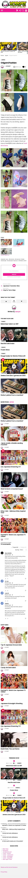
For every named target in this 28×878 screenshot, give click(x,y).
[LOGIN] (26, 10)
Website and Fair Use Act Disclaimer (9, 867)
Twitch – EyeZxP (7, 853)
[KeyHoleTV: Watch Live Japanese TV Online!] (14, 525)
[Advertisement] (14, 27)
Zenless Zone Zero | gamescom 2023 (8, 52)
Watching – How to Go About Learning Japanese (14, 823)
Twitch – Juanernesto (8, 854)
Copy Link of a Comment (12, 554)
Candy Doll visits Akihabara (10, 833)
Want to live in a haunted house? (12, 489)
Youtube (3, 373)
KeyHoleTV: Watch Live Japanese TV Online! (13, 535)
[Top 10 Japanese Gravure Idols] (14, 635)
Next (27, 48)
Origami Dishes (4, 246)
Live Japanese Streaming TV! (11, 467)
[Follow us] (20, 10)
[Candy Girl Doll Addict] (14, 658)
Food (2, 392)
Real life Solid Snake (7, 344)
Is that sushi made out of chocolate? (12, 841)
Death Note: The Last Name (10, 749)
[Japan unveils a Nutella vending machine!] (14, 433)
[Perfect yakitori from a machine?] (14, 386)
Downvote (21, 301)
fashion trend (20, 259)
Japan (7, 392)
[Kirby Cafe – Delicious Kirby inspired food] (14, 501)
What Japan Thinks (7, 859)
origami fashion (13, 260)
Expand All (15, 547)
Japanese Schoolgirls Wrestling (11, 703)
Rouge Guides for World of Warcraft (13, 356)
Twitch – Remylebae (8, 856)
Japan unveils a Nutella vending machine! (12, 444)
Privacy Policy (4, 871)
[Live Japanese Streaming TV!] (14, 457)
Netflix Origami (16, 246)
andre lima (5, 259)
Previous (0, 48)
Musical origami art (5, 255)
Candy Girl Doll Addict (8, 668)
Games (3, 321)
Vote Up (6, 579)
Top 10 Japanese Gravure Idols (11, 645)
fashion (12, 259)
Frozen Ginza (5, 350)
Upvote (6, 301)
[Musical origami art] (6, 251)
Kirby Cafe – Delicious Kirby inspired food (13, 512)
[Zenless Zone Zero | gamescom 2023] (8, 46)
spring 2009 (22, 260)
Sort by (17, 550)
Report (25, 579)
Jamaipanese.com (7, 851)
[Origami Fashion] (14, 111)
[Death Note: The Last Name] (14, 739)
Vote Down (8, 579)
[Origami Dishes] (6, 242)
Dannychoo (5, 850)
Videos (3, 347)
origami (4, 260)
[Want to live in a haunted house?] (14, 479)
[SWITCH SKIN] (17, 10)
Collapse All (23, 547)
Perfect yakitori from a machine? (12, 395)
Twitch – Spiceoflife (7, 857)
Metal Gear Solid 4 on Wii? (10, 324)
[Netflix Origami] (18, 242)
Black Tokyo (5, 848)
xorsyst (4, 827)
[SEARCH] (23, 10)
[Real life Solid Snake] (14, 334)
